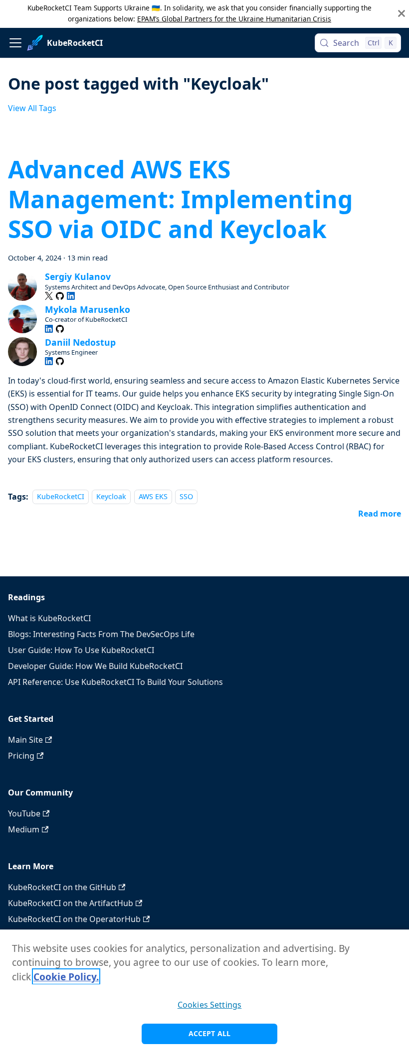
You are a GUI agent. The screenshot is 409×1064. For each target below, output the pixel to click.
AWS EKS (153, 497)
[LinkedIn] (71, 296)
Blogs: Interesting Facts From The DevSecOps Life (101, 634)
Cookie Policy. (66, 976)
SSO (186, 497)
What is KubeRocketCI (49, 618)
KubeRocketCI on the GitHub (62, 887)
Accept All (209, 1033)
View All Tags (32, 108)
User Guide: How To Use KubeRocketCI (81, 650)
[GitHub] (60, 296)
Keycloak (111, 497)
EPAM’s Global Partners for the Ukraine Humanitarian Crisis (234, 18)
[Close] (401, 13)
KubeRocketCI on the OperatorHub (74, 919)
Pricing (21, 755)
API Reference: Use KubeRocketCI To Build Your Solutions (115, 681)
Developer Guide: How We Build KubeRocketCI (95, 666)
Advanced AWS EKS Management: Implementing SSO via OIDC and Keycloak (180, 199)
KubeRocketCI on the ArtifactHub (70, 903)
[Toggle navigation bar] (15, 42)
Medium (23, 829)
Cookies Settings (210, 1004)
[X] (49, 296)
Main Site (25, 739)
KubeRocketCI (60, 497)
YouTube (24, 813)
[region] (204, 997)
